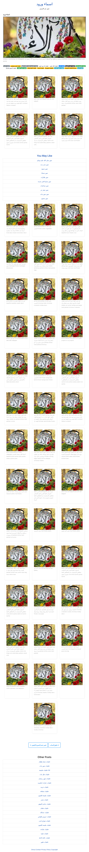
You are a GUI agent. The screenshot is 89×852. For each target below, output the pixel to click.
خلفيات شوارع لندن (44, 821)
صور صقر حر (44, 190)
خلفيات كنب (61, 66)
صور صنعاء (44, 173)
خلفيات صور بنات (44, 766)
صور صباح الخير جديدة (44, 181)
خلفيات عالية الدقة (44, 838)
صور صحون (44, 198)
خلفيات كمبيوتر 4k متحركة (70, 68)
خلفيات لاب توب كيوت (43, 66)
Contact (38, 849)
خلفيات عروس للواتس (44, 817)
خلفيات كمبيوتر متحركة (11, 68)
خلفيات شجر (44, 800)
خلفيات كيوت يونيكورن (16, 66)
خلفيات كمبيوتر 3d (49, 68)
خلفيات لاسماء (40, 68)
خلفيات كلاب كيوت (54, 66)
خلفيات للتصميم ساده (80, 66)
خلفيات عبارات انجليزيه (44, 783)
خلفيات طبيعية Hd (44, 770)
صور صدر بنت (44, 164)
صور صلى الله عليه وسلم (44, 160)
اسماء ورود (45, 4)
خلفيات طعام (44, 808)
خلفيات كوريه (6, 66)
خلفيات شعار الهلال (44, 762)
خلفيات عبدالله (44, 812)
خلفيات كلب (80, 68)
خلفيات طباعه (44, 829)
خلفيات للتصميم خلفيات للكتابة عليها (30, 66)
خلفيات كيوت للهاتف (21, 68)
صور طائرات (44, 177)
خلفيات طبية (44, 833)
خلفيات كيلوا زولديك (31, 68)
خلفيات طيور (44, 842)
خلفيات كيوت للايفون (70, 66)
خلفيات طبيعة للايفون (44, 795)
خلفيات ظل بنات (44, 774)
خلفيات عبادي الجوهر (44, 804)
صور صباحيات (44, 186)
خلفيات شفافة (44, 791)
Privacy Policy (46, 849)
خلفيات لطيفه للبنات (59, 68)
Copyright (54, 849)
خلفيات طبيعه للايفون (44, 825)
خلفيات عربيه (44, 787)
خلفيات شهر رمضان (44, 779)
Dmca (33, 849)
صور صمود (44, 169)
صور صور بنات (44, 194)
